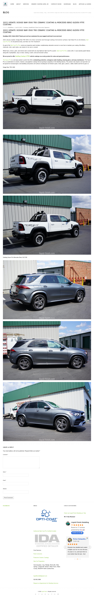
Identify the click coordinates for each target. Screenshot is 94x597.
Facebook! (6, 505)
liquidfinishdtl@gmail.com (40, 576)
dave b (75, 539)
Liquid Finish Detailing (38, 12)
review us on (76, 532)
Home (12, 4)
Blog (74, 4)
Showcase (67, 4)
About (18, 4)
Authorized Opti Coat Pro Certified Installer (45, 531)
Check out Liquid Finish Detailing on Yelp (75, 513)
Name (4, 471)
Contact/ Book (56, 4)
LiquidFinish (32, 27)
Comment (5, 454)
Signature (46, 27)
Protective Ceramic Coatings (41, 557)
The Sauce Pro (7, 60)
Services (26, 4)
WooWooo (10, 27)
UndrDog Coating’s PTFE (22, 56)
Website (5, 488)
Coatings (25, 27)
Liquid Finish (44, 591)
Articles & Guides (85, 4)
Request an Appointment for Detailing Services (46, 583)
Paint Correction (39, 27)
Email (4, 480)
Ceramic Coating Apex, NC (40, 4)
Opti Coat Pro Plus (16, 45)
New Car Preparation (39, 561)
